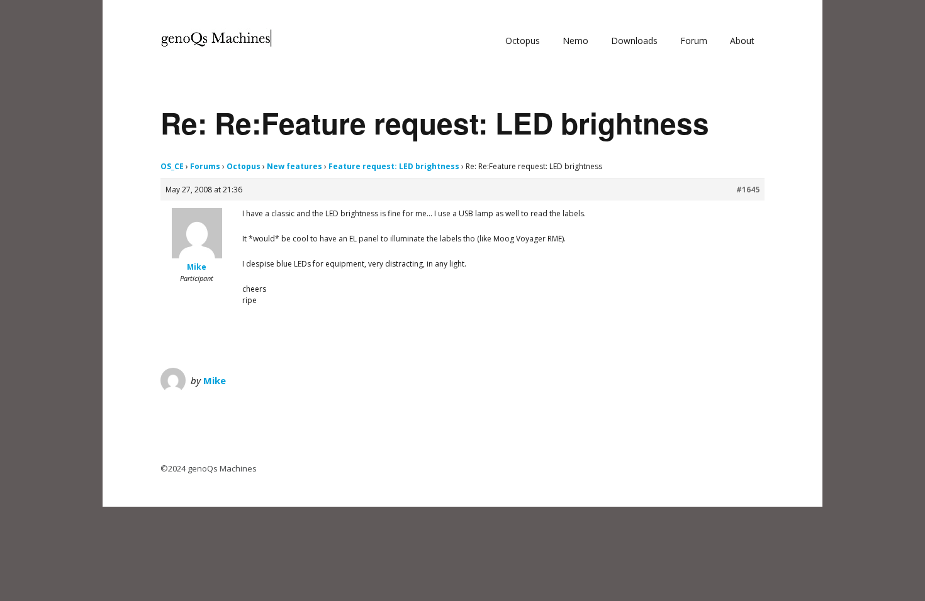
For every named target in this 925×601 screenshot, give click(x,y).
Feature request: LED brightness (393, 166)
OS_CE (172, 166)
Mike (214, 380)
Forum (693, 41)
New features (294, 166)
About (742, 41)
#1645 (748, 189)
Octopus (522, 41)
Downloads (634, 41)
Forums (205, 166)
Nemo (575, 41)
